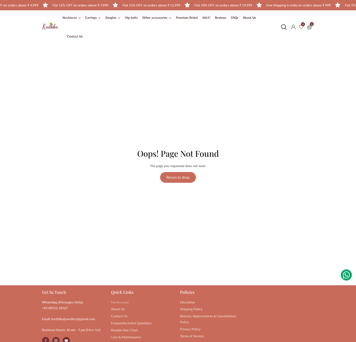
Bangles (110, 17)
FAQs (234, 17)
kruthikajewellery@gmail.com (73, 319)
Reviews (220, 17)
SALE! (206, 17)
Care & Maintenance (126, 337)
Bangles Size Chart (124, 330)
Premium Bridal (187, 17)
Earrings (91, 17)
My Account (120, 302)
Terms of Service (192, 336)
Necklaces (70, 17)
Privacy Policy (190, 329)
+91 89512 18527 (55, 308)
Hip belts (131, 17)
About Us (249, 17)
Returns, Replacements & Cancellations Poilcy (208, 319)
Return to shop (178, 177)
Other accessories (155, 17)
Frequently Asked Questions (131, 323)
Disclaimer (187, 302)
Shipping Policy (191, 309)
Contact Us (75, 36)
